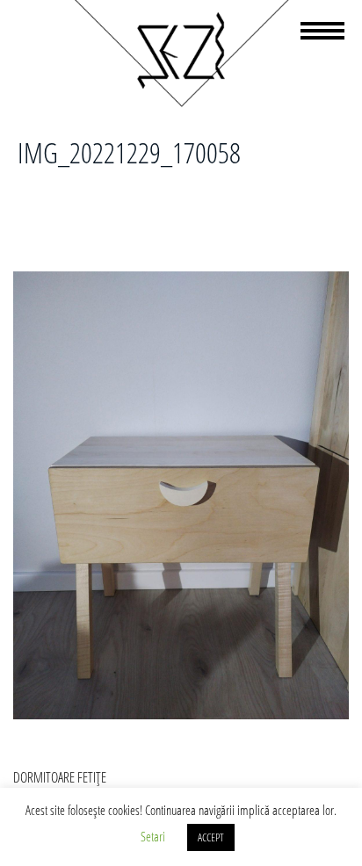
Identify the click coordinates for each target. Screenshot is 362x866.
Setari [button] (153, 836)
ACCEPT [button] (211, 837)
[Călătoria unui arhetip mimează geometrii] (180, 103)
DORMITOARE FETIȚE (59, 777)
